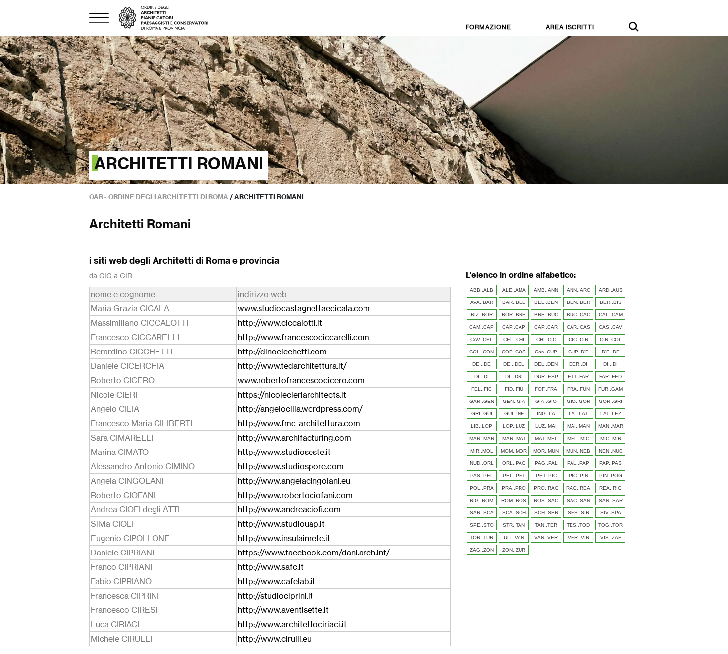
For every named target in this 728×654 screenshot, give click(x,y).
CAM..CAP (481, 327)
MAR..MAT (514, 438)
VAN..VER (546, 537)
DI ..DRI (514, 376)
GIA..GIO (546, 401)
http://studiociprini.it (275, 596)
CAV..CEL (481, 339)
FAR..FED (610, 376)
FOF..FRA (546, 389)
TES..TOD (578, 525)
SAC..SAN (578, 500)
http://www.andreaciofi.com (289, 509)
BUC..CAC (578, 314)
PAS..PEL (481, 475)
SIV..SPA (610, 512)
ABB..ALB (481, 290)
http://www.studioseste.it (284, 452)
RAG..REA (578, 488)
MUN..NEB (578, 450)
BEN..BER (578, 302)
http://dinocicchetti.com (282, 351)
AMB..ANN (546, 290)
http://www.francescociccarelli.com (303, 337)
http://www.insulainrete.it (284, 538)
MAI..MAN (578, 426)
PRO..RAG (546, 488)
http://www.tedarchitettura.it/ (292, 366)
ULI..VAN (514, 537)
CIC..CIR (578, 339)
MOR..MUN (546, 450)
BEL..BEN (546, 302)
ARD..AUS (611, 290)
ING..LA (546, 413)
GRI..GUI (481, 413)
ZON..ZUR (513, 550)
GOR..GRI (610, 401)
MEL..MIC (578, 438)
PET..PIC (546, 475)
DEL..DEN (546, 364)
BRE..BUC (546, 314)
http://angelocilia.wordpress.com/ (300, 409)
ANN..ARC (578, 290)
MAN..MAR (610, 426)
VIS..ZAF (610, 537)
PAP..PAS (610, 463)
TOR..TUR (481, 537)
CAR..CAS (578, 327)
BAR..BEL (513, 302)
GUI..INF (514, 413)
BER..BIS (611, 302)
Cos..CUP (546, 351)
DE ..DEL (513, 364)
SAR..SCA (482, 512)
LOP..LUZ (514, 426)
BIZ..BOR (482, 314)
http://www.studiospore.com (291, 466)
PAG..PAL (546, 463)
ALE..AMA (514, 290)
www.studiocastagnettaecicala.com (304, 308)
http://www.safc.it (271, 567)
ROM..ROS (513, 500)
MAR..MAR (481, 438)
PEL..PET (514, 475)
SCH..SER (546, 512)
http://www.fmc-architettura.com (299, 423)
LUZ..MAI (546, 426)
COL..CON (481, 351)
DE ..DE (481, 364)
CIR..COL (611, 339)
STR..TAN (514, 525)
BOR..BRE (514, 314)
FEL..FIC (481, 389)
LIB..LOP (481, 426)
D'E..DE (611, 351)
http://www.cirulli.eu (275, 639)
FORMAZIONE (488, 27)
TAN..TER (546, 525)
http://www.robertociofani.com (295, 495)
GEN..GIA (514, 401)
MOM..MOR (514, 450)
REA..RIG (610, 488)
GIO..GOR (578, 401)
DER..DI (578, 364)
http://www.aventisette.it (283, 610)
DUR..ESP (546, 376)
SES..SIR (578, 512)
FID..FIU (514, 389)
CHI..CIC (546, 339)
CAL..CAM (611, 314)
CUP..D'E (578, 351)
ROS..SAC (546, 500)
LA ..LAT (578, 413)
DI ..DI (610, 364)
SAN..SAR (611, 500)
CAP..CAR (546, 327)
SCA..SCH (514, 512)
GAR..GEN (481, 401)
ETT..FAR (578, 376)
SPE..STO (482, 525)
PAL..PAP (578, 463)
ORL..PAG (514, 463)
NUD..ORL (482, 463)
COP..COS (514, 351)
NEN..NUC (611, 450)
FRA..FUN (578, 389)
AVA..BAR (481, 302)
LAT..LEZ (610, 413)
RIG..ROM (481, 500)
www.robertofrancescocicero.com (301, 380)
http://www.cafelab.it (276, 581)
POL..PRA (482, 488)
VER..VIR (578, 537)
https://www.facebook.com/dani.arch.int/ (314, 552)
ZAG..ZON (482, 550)
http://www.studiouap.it (281, 524)
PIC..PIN (578, 475)
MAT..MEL (546, 438)
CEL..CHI (513, 339)
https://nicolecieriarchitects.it (292, 395)
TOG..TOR (610, 525)
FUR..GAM (610, 389)
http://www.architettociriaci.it (292, 624)
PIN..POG (610, 475)
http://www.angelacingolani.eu (294, 481)
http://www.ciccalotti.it (280, 323)
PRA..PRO (514, 488)
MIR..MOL (481, 450)
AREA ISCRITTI (570, 27)
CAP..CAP (513, 327)
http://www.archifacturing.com (294, 438)
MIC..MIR (610, 438)
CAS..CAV (610, 327)
